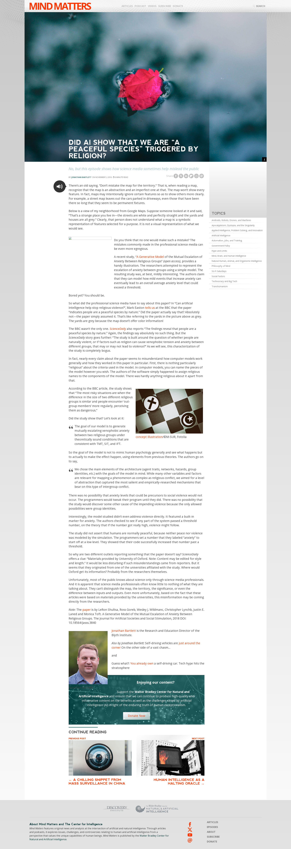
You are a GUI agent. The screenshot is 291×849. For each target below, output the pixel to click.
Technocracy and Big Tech (224, 281)
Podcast (140, 6)
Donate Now (136, 716)
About (211, 832)
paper (86, 610)
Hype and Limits (219, 250)
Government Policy (221, 245)
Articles (127, 6)
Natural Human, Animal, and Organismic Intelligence (237, 261)
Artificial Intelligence (221, 235)
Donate (178, 6)
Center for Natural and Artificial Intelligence (186, 808)
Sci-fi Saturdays (219, 271)
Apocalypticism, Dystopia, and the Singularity (233, 225)
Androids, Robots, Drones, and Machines (231, 220)
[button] (60, 186)
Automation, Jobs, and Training (227, 240)
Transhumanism (220, 286)
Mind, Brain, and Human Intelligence (229, 255)
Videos (152, 6)
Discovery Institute (92, 808)
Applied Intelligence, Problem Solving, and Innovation (237, 230)
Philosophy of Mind (221, 266)
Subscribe (164, 6)
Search (260, 6)
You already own (141, 663)
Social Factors (218, 276)
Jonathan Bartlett (81, 177)
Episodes (212, 827)
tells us (150, 308)
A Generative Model (150, 257)
